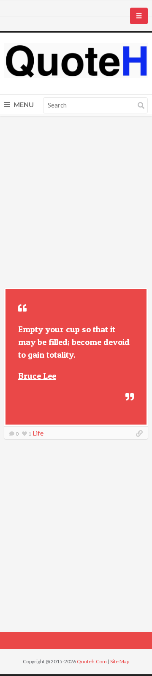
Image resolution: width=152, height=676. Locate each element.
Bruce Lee (37, 376)
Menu (23, 104)
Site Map (119, 661)
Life (38, 433)
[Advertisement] (76, 203)
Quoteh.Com (92, 661)
